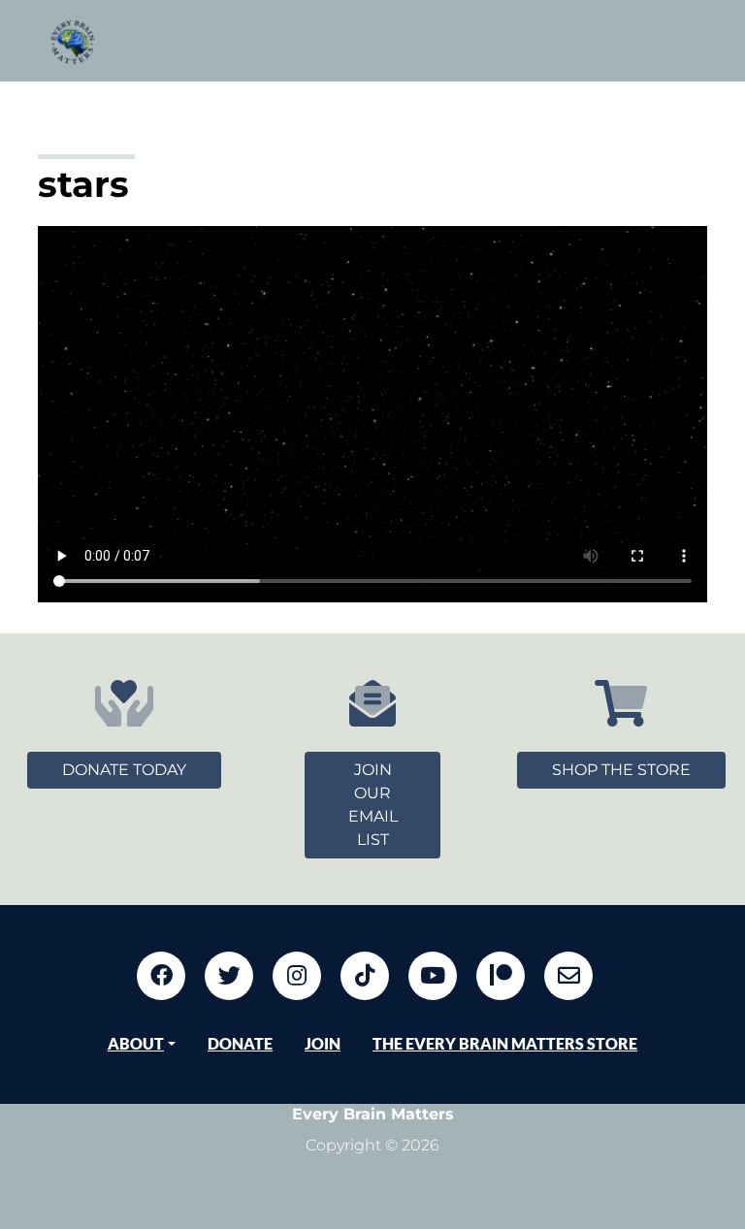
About (136, 1043)
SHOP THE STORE (621, 769)
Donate (240, 1043)
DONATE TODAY (124, 769)
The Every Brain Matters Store (504, 1043)
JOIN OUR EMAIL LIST (373, 804)
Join (322, 1043)
